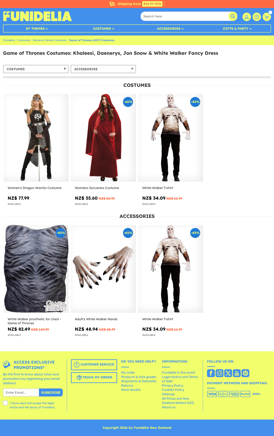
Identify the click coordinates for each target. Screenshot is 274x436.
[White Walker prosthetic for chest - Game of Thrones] (36, 269)
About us (169, 407)
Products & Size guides (138, 377)
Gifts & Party (235, 28)
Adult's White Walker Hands (96, 319)
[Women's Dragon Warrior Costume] (36, 138)
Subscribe (50, 392)
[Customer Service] (257, 17)
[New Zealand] (211, 373)
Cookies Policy (173, 390)
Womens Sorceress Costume (97, 188)
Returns (127, 385)
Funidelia (9, 40)
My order (128, 372)
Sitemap (168, 394)
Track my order (97, 377)
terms (34, 407)
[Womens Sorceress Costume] (103, 138)
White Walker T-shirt (157, 188)
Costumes (102, 28)
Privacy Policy (172, 385)
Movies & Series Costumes (49, 40)
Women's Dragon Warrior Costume (34, 188)
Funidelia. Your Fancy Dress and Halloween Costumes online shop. (37, 16)
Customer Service (96, 365)
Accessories (168, 28)
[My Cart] (267, 17)
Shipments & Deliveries (138, 381)
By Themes (35, 28)
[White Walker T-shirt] (170, 138)
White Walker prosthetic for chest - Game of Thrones (34, 321)
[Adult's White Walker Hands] (103, 269)
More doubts (131, 390)
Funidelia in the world (178, 372)
